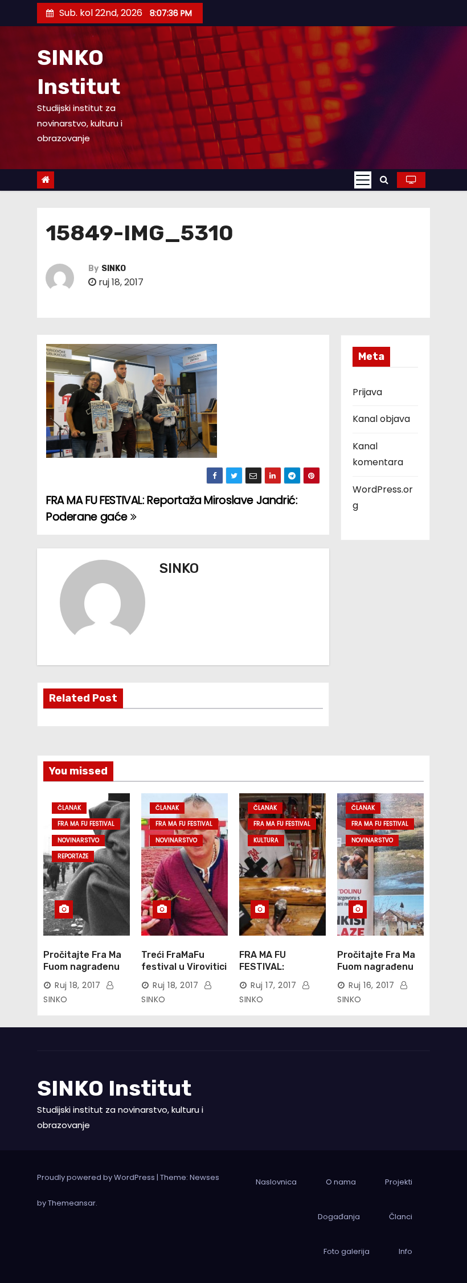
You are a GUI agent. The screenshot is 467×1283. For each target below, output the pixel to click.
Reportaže (73, 856)
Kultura (265, 840)
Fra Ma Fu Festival (86, 823)
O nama (341, 1182)
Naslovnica (276, 1182)
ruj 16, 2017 (371, 985)
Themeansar (72, 1203)
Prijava (367, 392)
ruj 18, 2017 (77, 985)
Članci (400, 1216)
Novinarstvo (78, 840)
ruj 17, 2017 (273, 985)
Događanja (339, 1216)
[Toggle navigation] (362, 180)
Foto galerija (346, 1251)
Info (405, 1251)
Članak (69, 808)
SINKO (113, 268)
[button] (384, 179)
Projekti (398, 1182)
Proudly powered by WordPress (97, 1177)
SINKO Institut (114, 1088)
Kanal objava (381, 418)
